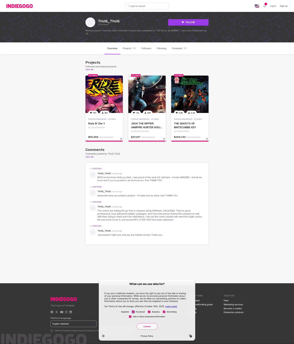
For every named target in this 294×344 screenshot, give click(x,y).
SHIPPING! (97, 168)
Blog (194, 308)
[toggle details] (122, 140)
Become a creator (233, 308)
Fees (226, 300)
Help (194, 312)
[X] (56, 312)
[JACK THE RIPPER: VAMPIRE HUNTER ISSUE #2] (147, 94)
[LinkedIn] (70, 312)
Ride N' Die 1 (96, 123)
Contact (196, 300)
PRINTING (96, 226)
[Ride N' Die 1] (104, 94)
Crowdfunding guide (202, 304)
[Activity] (264, 6)
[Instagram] (66, 312)
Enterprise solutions (233, 312)
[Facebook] (52, 312)
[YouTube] (61, 312)
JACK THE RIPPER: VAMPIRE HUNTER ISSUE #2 (146, 127)
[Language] (257, 6)
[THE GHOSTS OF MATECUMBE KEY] (190, 94)
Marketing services (233, 304)
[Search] (129, 6)
